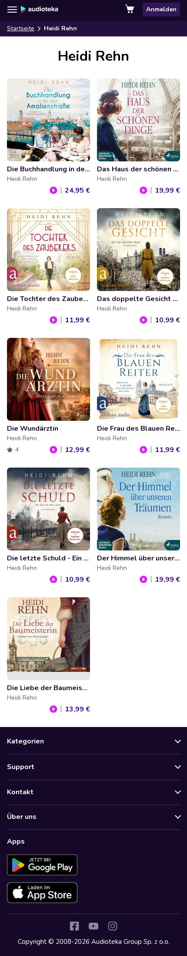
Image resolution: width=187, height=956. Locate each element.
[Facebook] (74, 926)
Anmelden (161, 9)
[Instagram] (112, 926)
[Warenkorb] (130, 9)
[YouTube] (93, 926)
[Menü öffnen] (12, 9)
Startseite (20, 28)
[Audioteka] (39, 9)
